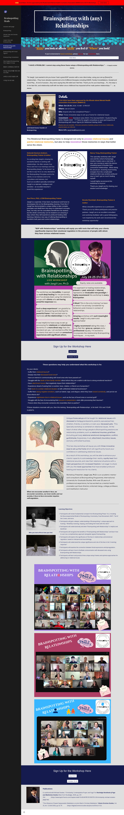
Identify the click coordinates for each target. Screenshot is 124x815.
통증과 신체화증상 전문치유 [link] (11, 67)
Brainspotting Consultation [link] (11, 57)
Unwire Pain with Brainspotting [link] (8, 41)
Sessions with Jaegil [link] (8, 26)
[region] (62, 2)
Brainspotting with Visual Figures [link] (10, 52)
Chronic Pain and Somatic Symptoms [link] (10, 35)
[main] (72, 21)
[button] (122, 8)
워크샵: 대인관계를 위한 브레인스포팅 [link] (11, 71)
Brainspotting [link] (7, 30)
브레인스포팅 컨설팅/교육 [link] (10, 76)
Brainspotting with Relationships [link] (9, 46)
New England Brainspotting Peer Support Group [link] (11, 62)
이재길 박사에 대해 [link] (8, 80)
